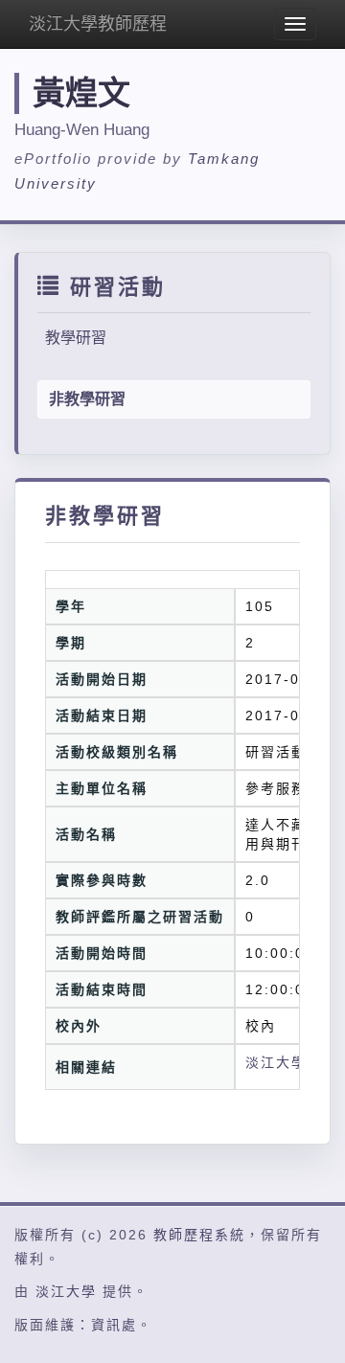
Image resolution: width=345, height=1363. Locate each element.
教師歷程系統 (199, 1234)
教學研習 (75, 337)
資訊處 (114, 1324)
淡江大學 (66, 1291)
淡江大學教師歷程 (98, 24)
